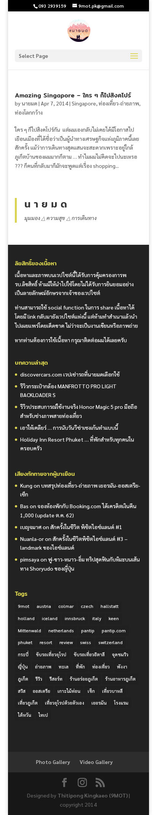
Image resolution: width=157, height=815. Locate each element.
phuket (25, 642)
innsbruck (75, 618)
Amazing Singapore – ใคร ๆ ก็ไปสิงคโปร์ (73, 95)
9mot (23, 606)
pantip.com (114, 630)
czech (87, 606)
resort (46, 642)
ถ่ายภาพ (43, 666)
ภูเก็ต (23, 679)
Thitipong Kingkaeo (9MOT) (93, 795)
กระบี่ (23, 654)
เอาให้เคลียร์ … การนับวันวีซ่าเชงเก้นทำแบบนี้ (69, 427)
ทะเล (64, 666)
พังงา (122, 666)
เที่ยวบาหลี (112, 691)
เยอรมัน (99, 703)
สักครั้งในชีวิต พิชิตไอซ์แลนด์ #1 (86, 526)
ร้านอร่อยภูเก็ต (84, 679)
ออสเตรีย (41, 691)
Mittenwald (29, 630)
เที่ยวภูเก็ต (28, 703)
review (66, 642)
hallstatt (110, 606)
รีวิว (38, 679)
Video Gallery (96, 761)
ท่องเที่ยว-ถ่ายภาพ (119, 103)
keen (114, 618)
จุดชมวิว (120, 654)
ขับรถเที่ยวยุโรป (51, 654)
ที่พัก (80, 666)
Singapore (84, 103)
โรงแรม (121, 703)
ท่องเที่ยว (101, 666)
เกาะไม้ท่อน (69, 691)
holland (26, 618)
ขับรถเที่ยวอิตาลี (89, 654)
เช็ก (91, 691)
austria (44, 606)
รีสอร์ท (56, 679)
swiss (85, 642)
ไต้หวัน (24, 715)
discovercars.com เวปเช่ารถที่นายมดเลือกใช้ (70, 374)
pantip (88, 630)
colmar (66, 606)
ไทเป (43, 715)
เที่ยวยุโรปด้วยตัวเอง (64, 703)
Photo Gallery (53, 761)
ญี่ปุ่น (23, 666)
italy (96, 618)
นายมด (29, 103)
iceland (50, 618)
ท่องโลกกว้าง (29, 112)
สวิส (22, 691)
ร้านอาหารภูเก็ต (120, 679)
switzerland (110, 642)
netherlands (61, 630)
